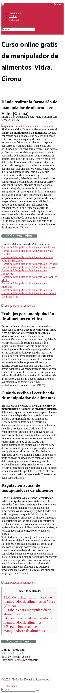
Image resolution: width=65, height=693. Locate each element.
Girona (24, 227)
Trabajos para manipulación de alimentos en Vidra (27, 612)
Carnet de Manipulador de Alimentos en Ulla (27, 290)
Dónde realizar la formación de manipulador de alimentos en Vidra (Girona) (29, 601)
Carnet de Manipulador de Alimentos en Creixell (29, 263)
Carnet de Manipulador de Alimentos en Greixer (28, 267)
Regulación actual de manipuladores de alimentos (24, 628)
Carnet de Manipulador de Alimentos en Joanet (28, 247)
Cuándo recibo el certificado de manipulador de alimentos (27, 620)
